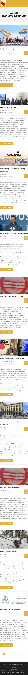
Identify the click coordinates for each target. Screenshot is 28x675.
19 (26, 555)
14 (26, 237)
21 (26, 362)
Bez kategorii (4, 361)
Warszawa (3, 52)
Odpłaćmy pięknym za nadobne (11, 296)
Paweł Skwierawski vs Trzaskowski (12, 358)
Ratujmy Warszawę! (7, 49)
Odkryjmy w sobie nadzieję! (10, 609)
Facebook (14, 669)
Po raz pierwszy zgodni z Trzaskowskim (14, 233)
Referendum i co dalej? (8, 107)
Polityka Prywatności (20, 672)
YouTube (14, 667)
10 (26, 175)
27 (26, 53)
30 (26, 111)
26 (26, 300)
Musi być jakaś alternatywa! (10, 487)
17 (26, 491)
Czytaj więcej (6, 85)
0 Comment (5, 53)
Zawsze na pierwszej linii (8, 552)
